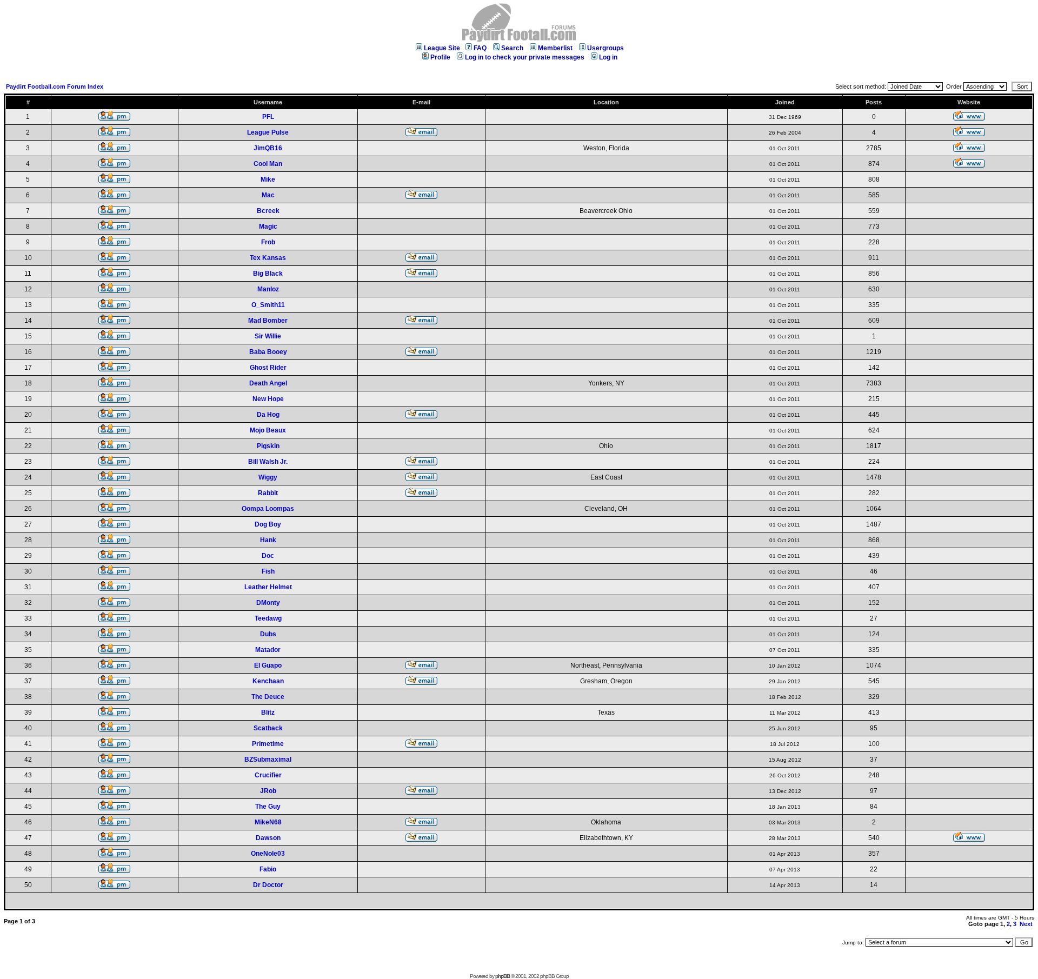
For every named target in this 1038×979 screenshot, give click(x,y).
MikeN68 (268, 822)
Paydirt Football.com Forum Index (54, 86)
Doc (268, 556)
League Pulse (268, 132)
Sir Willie (268, 336)
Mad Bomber (268, 320)
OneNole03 (268, 853)
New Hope (268, 399)
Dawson (268, 838)
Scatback (268, 728)
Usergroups (605, 48)
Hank (268, 540)
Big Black (268, 273)
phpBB (502, 976)
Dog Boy (268, 524)
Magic (268, 226)
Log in (608, 57)
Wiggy (267, 477)
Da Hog (268, 414)
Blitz (268, 712)
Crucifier (268, 775)
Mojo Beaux (268, 430)
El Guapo (268, 665)
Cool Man (268, 164)
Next (1026, 924)
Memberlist (555, 48)
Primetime (268, 744)
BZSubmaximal (267, 759)
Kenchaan (268, 681)
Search (512, 48)
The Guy (268, 806)
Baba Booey (268, 352)
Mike (268, 179)
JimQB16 (268, 148)
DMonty (268, 603)
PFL (268, 117)
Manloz (268, 289)
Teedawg (268, 618)
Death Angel (268, 383)
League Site (442, 48)
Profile (440, 57)
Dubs (268, 634)
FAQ (480, 48)
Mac (268, 195)
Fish (268, 571)
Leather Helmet (268, 587)
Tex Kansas (268, 258)
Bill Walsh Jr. (268, 461)
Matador (268, 650)
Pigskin (268, 446)
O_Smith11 (268, 305)
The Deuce (267, 697)
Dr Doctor (268, 885)
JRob (268, 791)
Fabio (268, 869)
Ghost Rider (268, 367)
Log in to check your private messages (524, 57)
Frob (268, 242)
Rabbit (268, 493)
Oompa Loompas (268, 508)
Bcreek (268, 211)
